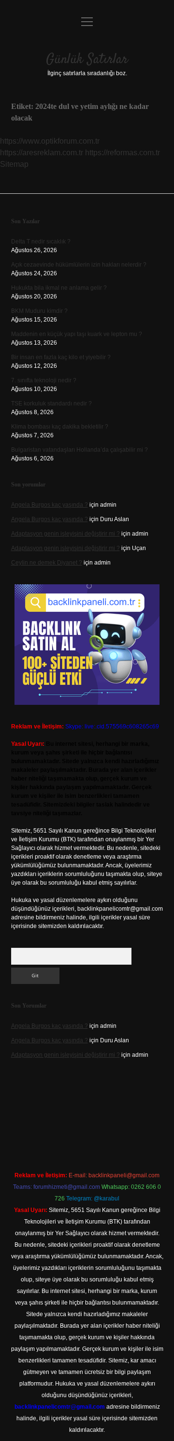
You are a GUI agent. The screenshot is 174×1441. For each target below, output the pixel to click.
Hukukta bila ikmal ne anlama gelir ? (59, 287)
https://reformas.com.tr (122, 152)
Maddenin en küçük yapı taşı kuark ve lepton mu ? (76, 334)
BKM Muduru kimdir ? (39, 311)
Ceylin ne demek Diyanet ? (46, 562)
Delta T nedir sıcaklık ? (41, 241)
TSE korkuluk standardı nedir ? (51, 403)
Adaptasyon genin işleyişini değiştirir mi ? (65, 533)
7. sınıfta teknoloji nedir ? (43, 380)
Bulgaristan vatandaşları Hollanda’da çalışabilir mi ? (79, 449)
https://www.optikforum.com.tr (50, 141)
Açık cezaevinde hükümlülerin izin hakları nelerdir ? (78, 264)
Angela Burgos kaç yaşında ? (49, 504)
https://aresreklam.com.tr (41, 152)
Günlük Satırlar (87, 59)
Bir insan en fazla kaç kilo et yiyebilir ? (61, 357)
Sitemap (14, 164)
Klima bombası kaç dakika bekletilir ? (59, 426)
